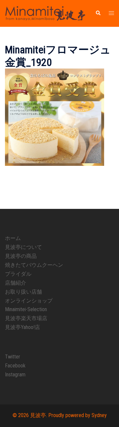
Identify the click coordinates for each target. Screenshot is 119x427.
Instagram (15, 374)
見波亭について (23, 247)
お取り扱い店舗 (23, 292)
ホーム (13, 238)
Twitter (12, 357)
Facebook (15, 365)
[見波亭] (45, 13)
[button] (97, 13)
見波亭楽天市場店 (26, 318)
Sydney (99, 415)
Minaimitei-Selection (26, 309)
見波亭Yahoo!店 (22, 327)
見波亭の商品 (21, 256)
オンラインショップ (29, 301)
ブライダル (18, 274)
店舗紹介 (15, 283)
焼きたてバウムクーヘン (34, 265)
